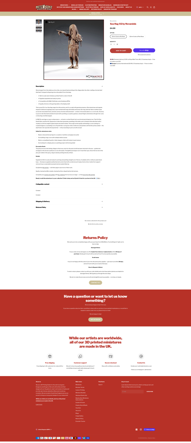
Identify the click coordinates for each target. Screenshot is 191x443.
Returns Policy (79, 418)
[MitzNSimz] (44, 7)
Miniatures (78, 384)
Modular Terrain (80, 387)
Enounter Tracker (80, 421)
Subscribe (150, 391)
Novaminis (113, 21)
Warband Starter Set (81, 395)
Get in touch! (95, 319)
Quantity (113, 41)
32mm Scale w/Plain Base (136, 36)
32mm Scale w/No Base (118, 36)
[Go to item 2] (39, 30)
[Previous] (70, 1)
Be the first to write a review (95, 224)
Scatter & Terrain (80, 402)
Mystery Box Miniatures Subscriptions (82, 399)
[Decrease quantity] (111, 44)
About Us (78, 410)
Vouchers (78, 408)
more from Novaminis (89, 174)
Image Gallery (79, 416)
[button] (95, 224)
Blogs (77, 413)
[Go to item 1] (39, 22)
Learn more (39, 404)
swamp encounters (49, 174)
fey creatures (61, 174)
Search (100, 384)
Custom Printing (80, 390)
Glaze (154, 438)
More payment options (144, 54)
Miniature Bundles (81, 392)
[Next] (121, 1)
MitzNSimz (145, 438)
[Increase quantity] (117, 44)
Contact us (95, 282)
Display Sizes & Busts (81, 405)
